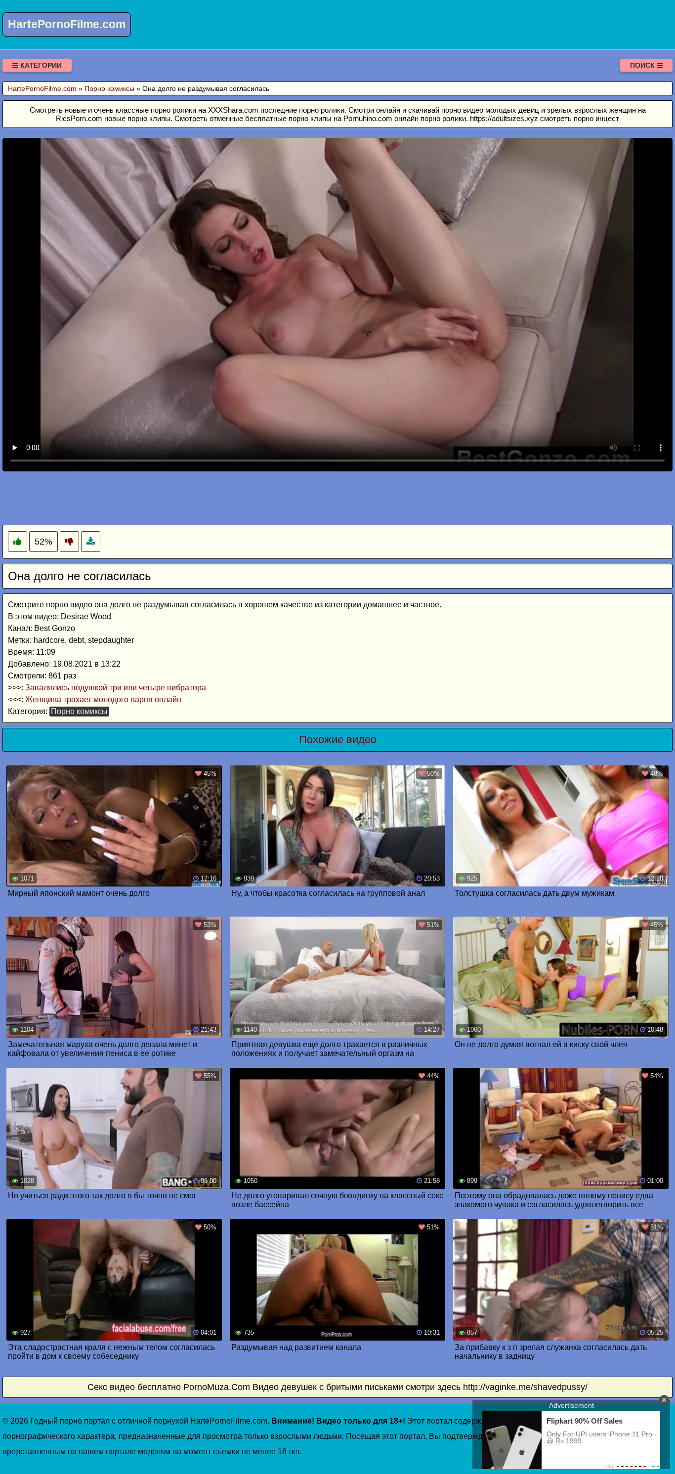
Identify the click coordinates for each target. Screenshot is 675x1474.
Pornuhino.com (367, 118)
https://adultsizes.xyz (504, 118)
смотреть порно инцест (579, 118)
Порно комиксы (79, 711)
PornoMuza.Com (216, 1387)
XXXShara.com (233, 110)
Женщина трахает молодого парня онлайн (103, 699)
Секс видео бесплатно (134, 1387)
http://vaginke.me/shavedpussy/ (525, 1387)
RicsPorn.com (79, 118)
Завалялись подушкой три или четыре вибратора (115, 687)
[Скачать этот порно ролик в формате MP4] (90, 542)
